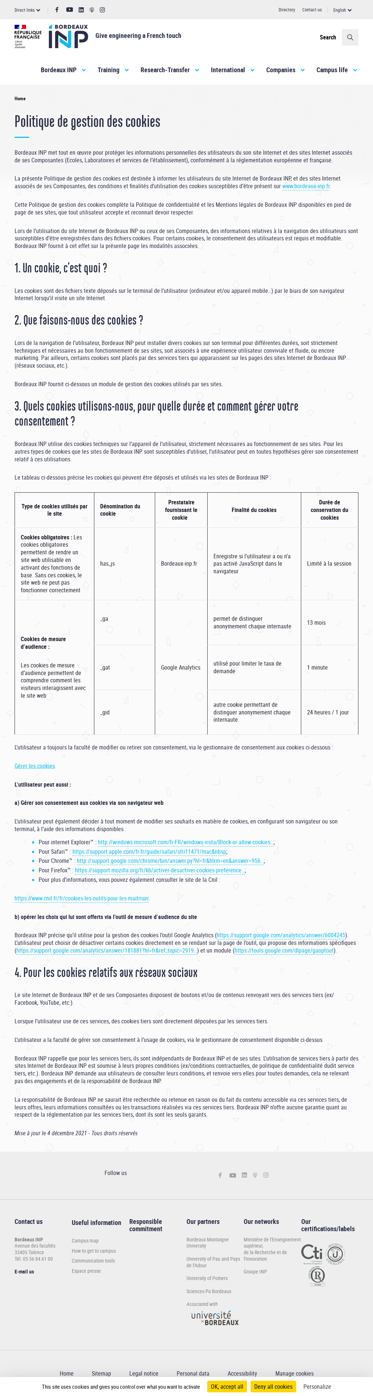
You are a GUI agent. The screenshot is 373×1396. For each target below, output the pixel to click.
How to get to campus (94, 1251)
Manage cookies (294, 1373)
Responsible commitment (145, 1225)
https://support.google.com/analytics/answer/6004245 (281, 935)
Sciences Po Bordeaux (208, 1291)
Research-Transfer (165, 69)
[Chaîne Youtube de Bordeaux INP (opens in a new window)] (69, 9)
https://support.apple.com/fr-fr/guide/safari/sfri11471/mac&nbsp (149, 852)
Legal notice (143, 1373)
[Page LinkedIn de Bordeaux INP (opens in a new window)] (81, 10)
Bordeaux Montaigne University (207, 1242)
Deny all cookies (273, 1387)
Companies (280, 69)
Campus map (85, 1240)
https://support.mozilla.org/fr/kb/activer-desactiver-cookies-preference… (160, 870)
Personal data (193, 1373)
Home (67, 1373)
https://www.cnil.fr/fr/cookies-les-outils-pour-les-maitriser (82, 898)
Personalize (317, 1387)
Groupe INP (255, 1271)
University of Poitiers (207, 1278)
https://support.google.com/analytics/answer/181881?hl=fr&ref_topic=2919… (106, 950)
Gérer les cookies (35, 766)
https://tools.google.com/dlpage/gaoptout (284, 950)
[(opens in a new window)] (215, 1328)
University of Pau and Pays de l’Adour (213, 1262)
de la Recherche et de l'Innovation (265, 1255)
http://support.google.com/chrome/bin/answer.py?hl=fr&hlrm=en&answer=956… (170, 861)
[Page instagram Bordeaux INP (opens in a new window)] (102, 10)
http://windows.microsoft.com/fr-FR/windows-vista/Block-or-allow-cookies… (186, 842)
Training (108, 69)
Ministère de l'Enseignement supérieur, (272, 1242)
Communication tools (93, 1260)
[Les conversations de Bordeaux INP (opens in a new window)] (92, 10)
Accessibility (242, 1373)
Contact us (312, 9)
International (228, 69)
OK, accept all (227, 1387)
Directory (287, 9)
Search (328, 37)
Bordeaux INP (58, 69)
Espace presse (86, 1271)
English (339, 10)
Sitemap (101, 1373)
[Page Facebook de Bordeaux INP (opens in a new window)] (57, 10)
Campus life (332, 69)
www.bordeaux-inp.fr (306, 186)
